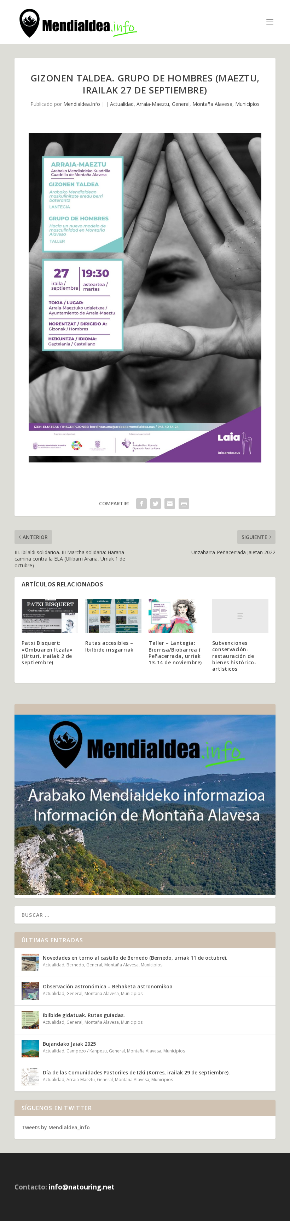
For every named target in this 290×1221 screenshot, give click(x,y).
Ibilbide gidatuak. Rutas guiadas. (84, 1015)
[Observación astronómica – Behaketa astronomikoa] (30, 991)
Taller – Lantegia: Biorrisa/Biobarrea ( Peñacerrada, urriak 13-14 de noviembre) (175, 653)
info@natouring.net (82, 1187)
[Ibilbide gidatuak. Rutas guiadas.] (30, 1020)
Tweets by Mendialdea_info (56, 1127)
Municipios (247, 104)
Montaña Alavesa (212, 104)
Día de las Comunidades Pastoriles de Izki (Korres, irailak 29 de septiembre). (136, 1072)
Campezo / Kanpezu (86, 1051)
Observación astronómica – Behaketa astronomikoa (108, 986)
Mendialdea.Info (81, 104)
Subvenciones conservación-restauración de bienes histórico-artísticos (234, 656)
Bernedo (75, 965)
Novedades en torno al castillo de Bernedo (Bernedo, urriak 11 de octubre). (135, 957)
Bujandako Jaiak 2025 (69, 1043)
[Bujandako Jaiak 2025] (30, 1048)
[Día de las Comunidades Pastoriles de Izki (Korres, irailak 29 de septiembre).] (30, 1077)
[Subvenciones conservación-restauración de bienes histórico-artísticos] (240, 616)
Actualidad (122, 104)
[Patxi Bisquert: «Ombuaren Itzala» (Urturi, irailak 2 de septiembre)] (50, 616)
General (181, 104)
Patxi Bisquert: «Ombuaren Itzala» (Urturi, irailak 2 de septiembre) (47, 653)
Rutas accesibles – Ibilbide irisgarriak (109, 646)
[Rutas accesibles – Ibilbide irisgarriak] (113, 616)
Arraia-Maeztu (153, 104)
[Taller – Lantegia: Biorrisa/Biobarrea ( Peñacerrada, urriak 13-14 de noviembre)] (177, 616)
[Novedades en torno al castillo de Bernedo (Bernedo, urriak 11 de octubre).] (30, 962)
